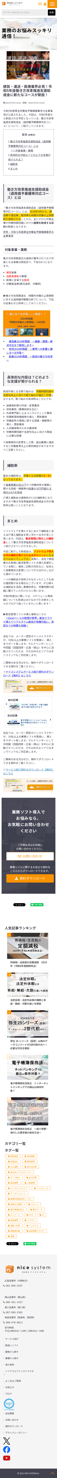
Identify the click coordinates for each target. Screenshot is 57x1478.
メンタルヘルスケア (19, 1188)
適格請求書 (15, 1231)
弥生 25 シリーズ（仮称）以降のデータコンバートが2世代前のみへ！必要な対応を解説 (29, 1044)
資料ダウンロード (45, 4)
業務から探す (12, 1351)
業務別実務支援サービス (20, 1198)
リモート (34, 1204)
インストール (42, 1188)
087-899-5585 (14, 1312)
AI (43, 1214)
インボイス (33, 1225)
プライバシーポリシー (16, 1432)
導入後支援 (32, 1166)
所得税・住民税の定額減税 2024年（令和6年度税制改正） (28, 964)
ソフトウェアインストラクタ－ (18, 1372)
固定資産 (14, 1156)
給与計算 (33, 1177)
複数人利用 (15, 1225)
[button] (52, 4)
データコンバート (18, 1193)
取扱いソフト (12, 1345)
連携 (12, 1236)
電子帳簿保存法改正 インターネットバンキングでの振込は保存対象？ (29, 1086)
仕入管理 (14, 1166)
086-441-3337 (14, 1302)
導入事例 (9, 1364)
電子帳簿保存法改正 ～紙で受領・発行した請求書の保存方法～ (29, 1130)
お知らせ (9, 1387)
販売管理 (31, 1161)
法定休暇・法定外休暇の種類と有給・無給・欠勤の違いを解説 (28, 1001)
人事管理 (31, 1182)
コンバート (15, 1214)
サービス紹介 (12, 1338)
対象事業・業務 (24, 150)
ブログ (8, 1393)
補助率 (14, 164)
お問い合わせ (40, 4)
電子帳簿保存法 (17, 1209)
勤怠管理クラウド (36, 1231)
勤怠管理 (14, 1182)
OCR (31, 1214)
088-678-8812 (14, 1322)
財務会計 (14, 1161)
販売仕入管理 (16, 1204)
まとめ (14, 168)
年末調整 (31, 1156)
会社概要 (9, 1413)
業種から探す (12, 1358)
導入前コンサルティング (20, 1172)
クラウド (31, 1220)
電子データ (37, 1209)
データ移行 (15, 1177)
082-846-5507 (14, 1285)
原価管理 (14, 1220)
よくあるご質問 (13, 1380)
